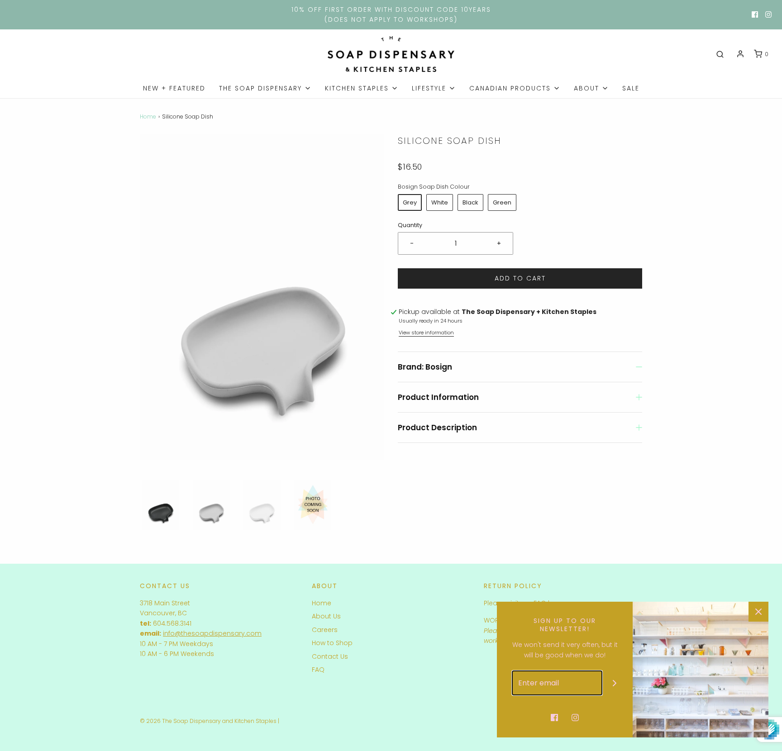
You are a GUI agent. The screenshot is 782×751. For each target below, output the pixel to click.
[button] (160, 505)
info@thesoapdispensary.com (212, 633)
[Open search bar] (720, 54)
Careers (325, 629)
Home (148, 116)
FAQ (318, 669)
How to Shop (332, 642)
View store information (426, 332)
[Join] (614, 682)
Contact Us (330, 656)
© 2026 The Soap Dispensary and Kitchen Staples (208, 721)
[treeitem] (265, 88)
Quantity (410, 225)
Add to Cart (520, 278)
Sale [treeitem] (630, 88)
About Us (326, 616)
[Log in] (740, 54)
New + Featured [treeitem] (174, 88)
